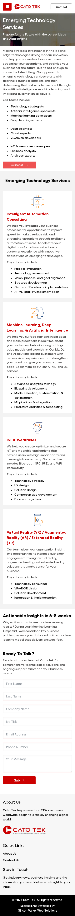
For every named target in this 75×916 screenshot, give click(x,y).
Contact (61, 6)
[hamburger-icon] (7, 7)
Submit (19, 780)
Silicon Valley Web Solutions (37, 910)
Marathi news (51, 830)
